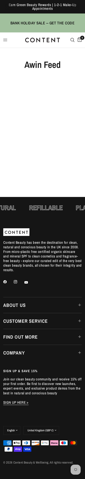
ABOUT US (14, 305)
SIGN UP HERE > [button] (16, 402)
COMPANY (14, 353)
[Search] (72, 40)
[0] (79, 40)
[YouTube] (29, 282)
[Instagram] (18, 282)
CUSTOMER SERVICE (25, 321)
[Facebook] (8, 282)
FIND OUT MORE (20, 337)
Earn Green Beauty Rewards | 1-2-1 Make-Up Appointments (42, 6)
